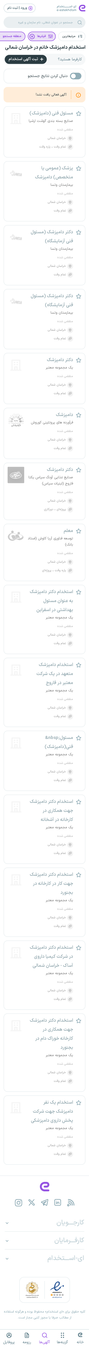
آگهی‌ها (44, 1342)
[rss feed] (70, 1202)
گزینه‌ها (62, 1342)
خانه (80, 1342)
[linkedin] (57, 1202)
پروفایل (9, 1342)
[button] (71, 36)
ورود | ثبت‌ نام (17, 7)
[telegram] (44, 1202)
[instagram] (18, 1202)
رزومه (27, 1342)
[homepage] (44, 1186)
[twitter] (31, 1202)
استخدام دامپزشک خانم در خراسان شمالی (45, 47)
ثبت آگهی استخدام (24, 59)
